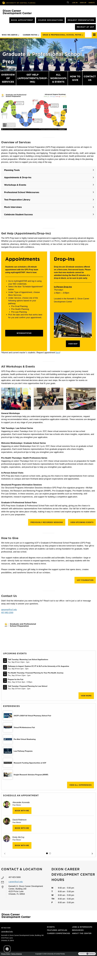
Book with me (22, 811)
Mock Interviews (13, 207)
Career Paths (30, 35)
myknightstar (24, 333)
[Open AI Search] (7, 949)
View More (86, 696)
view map (72, 344)
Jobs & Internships (82, 927)
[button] (4, 853)
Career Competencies (58, 933)
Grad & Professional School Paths (62, 35)
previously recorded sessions (47, 522)
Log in (75, 2)
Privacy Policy (5, 954)
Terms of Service (16, 954)
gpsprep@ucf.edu (9, 609)
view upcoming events (81, 522)
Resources (78, 930)
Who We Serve (9, 35)
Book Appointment (22, 20)
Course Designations (50, 20)
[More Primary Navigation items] (94, 35)
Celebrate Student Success (18, 214)
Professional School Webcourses (21, 192)
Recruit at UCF (85, 27)
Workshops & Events (15, 185)
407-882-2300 (7, 612)
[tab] (47, 853)
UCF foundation (85, 580)
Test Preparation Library (17, 199)
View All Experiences (80, 785)
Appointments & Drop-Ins (17, 177)
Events (51, 927)
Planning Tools (12, 170)
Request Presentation (81, 20)
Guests (92, 2)
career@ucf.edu (16, 882)
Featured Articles (57, 930)
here (58, 352)
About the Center (81, 933)
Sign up (83, 2)
